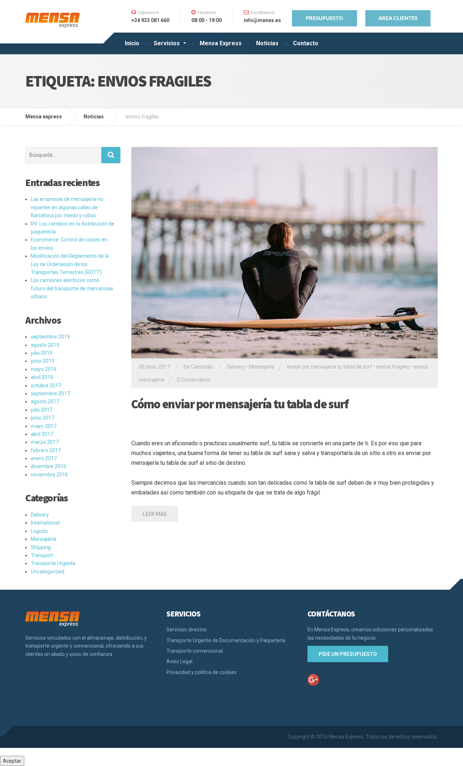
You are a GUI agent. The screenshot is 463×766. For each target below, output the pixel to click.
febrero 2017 (46, 450)
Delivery (236, 367)
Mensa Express (221, 43)
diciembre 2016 (48, 466)
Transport (42, 555)
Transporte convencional (194, 651)
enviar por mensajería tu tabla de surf (329, 367)
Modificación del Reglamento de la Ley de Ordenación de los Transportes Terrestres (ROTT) (70, 264)
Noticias (267, 43)
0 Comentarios (194, 380)
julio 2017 (41, 410)
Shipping (41, 547)
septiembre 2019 (50, 337)
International (45, 523)
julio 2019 (41, 353)
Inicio (132, 43)
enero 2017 (44, 458)
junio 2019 (42, 361)
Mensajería (261, 367)
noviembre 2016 (49, 474)
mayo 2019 (43, 369)
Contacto (305, 43)
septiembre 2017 (50, 393)
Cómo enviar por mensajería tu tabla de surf (240, 404)
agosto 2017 (45, 401)
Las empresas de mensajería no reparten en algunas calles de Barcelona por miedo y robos (67, 207)
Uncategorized (47, 571)
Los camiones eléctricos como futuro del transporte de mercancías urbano (72, 288)
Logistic (39, 531)
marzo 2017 (45, 442)
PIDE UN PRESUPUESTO (348, 654)
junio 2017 (42, 418)
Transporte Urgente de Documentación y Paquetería (225, 640)
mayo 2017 (43, 426)
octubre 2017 (46, 385)
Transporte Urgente (53, 563)
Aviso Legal (179, 661)
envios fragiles (392, 367)
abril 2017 (42, 434)
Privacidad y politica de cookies (201, 672)
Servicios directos (186, 629)
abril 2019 (42, 377)
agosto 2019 (45, 345)
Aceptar (12, 761)
